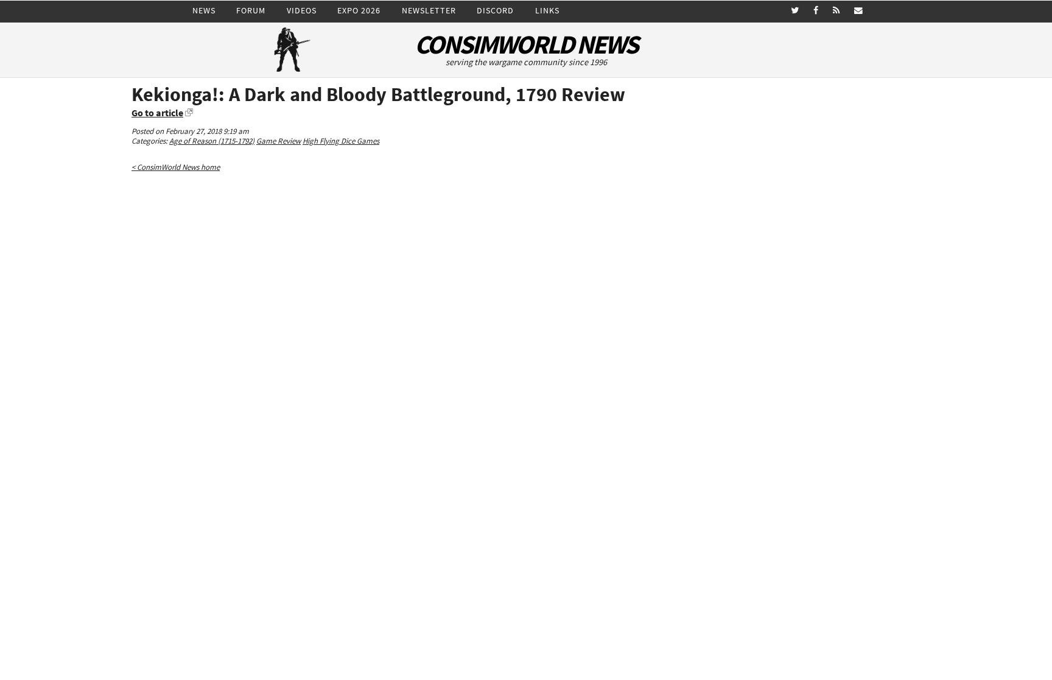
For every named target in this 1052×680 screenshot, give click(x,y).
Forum (250, 10)
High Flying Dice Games (341, 141)
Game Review (278, 141)
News (204, 10)
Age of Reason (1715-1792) (211, 141)
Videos (302, 10)
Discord (495, 10)
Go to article (157, 113)
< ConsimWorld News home (176, 167)
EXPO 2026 (358, 10)
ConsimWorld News (526, 45)
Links (547, 10)
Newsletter (429, 10)
